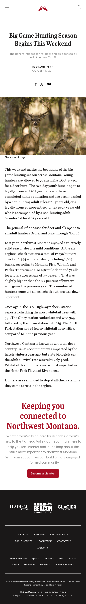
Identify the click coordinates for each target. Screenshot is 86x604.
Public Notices (23, 541)
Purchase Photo (59, 534)
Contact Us (64, 541)
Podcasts (45, 564)
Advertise (23, 534)
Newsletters (44, 541)
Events (15, 564)
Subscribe (39, 534)
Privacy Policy (56, 585)
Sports (35, 558)
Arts (61, 558)
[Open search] (79, 7)
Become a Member (43, 473)
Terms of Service (38, 585)
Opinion (72, 558)
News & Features (18, 558)
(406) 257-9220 (65, 596)
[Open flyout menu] (7, 7)
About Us (42, 548)
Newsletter (29, 564)
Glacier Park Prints (64, 564)
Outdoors (49, 558)
